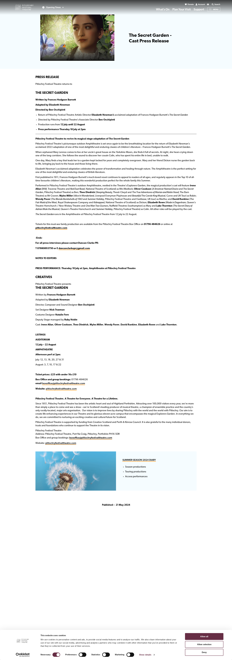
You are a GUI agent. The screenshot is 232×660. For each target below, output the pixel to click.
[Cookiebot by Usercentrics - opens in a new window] (23, 655)
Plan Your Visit (181, 9)
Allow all (204, 636)
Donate (191, 4)
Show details (145, 655)
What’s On (162, 9)
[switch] (82, 654)
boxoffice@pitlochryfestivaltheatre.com (63, 383)
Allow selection (204, 644)
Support (199, 9)
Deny (204, 652)
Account (201, 4)
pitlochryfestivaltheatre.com (61, 388)
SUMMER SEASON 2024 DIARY (139, 459)
